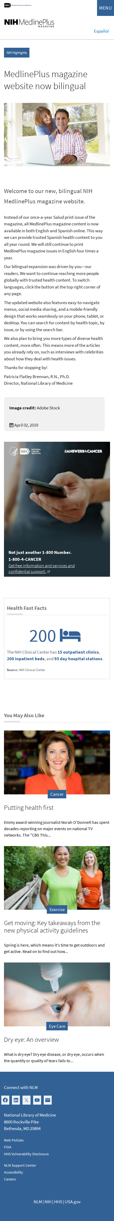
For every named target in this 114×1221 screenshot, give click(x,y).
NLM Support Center (20, 1165)
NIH (48, 1202)
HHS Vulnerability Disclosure (26, 1154)
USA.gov (73, 1202)
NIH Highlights (17, 52)
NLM (38, 1202)
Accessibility (13, 1172)
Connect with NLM (21, 1087)
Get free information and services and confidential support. (41, 568)
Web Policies (14, 1140)
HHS (58, 1202)
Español (101, 31)
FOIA (7, 1147)
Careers (10, 1179)
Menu (105, 8)
